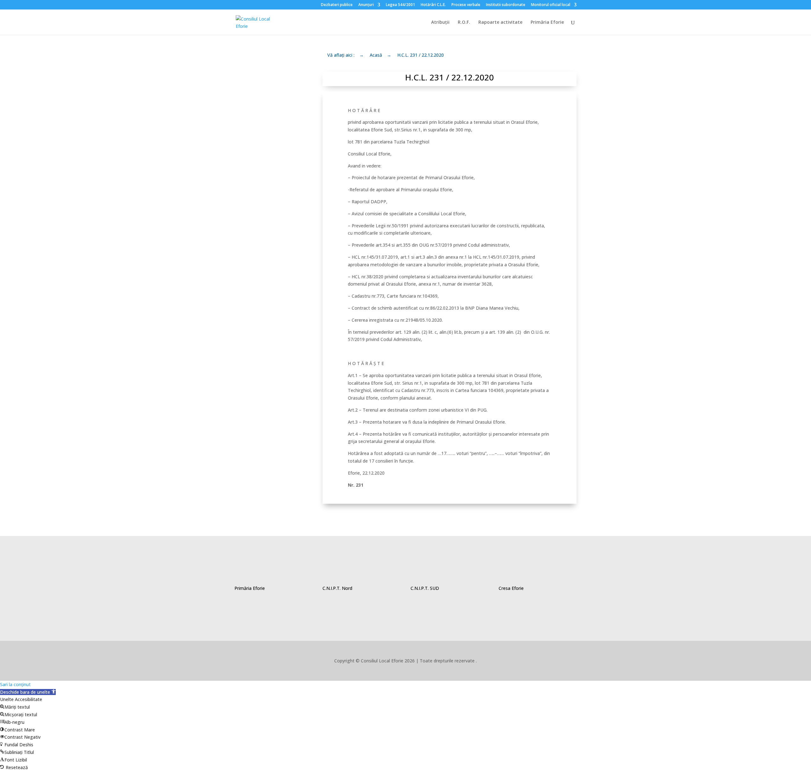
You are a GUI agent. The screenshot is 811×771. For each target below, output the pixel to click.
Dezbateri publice (337, 5)
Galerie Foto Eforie (268, 342)
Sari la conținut (15, 684)
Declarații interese (267, 198)
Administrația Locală (261, 226)
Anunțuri (366, 5)
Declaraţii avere (263, 176)
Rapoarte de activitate (258, 115)
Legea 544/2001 (400, 5)
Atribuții (440, 22)
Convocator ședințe (257, 414)
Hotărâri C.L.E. (433, 5)
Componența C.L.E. (267, 88)
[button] (28, 692)
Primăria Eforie (547, 22)
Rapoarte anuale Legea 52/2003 (265, 292)
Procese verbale (465, 5)
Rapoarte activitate (500, 22)
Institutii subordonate (505, 5)
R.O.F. (464, 22)
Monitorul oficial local (550, 5)
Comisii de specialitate (257, 259)
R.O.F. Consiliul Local (261, 148)
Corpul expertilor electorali (261, 62)
